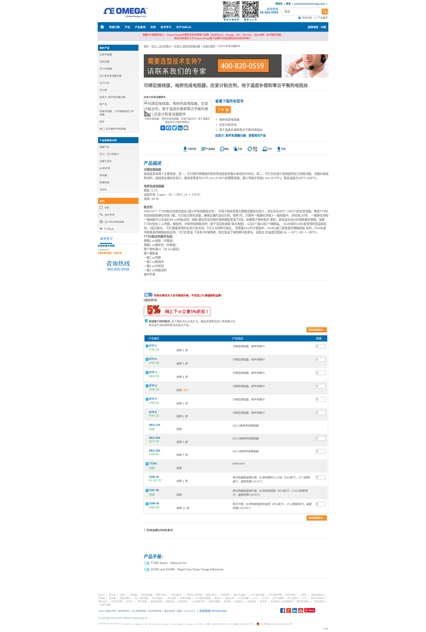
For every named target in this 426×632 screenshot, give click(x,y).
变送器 (227, 601)
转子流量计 (292, 598)
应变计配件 (209, 46)
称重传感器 (185, 598)
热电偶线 (275, 601)
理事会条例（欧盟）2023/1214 (179, 611)
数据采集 (225, 595)
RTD (304, 598)
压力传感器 (277, 598)
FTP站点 (109, 229)
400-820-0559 (268, 12)
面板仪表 (229, 598)
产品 (127, 27)
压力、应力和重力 (161, 46)
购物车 (279, 3)
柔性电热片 (291, 595)
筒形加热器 (146, 595)
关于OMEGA (183, 27)
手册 (106, 207)
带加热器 (142, 601)
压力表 (265, 598)
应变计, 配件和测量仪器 (187, 46)
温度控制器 (156, 601)
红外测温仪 (157, 598)
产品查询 (140, 27)
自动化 (112, 595)
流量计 (304, 595)
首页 (146, 46)
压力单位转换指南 (114, 221)
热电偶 (263, 601)
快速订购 (114, 27)
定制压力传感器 (194, 595)
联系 (288, 3)
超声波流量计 (303, 601)
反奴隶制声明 (154, 611)
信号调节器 (116, 601)
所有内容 (308, 17)
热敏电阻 (251, 601)
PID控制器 (243, 598)
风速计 (101, 595)
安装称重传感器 (106, 245)
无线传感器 (105, 605)
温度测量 (182, 601)
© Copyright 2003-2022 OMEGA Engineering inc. (123, 618)
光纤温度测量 (257, 595)
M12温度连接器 (203, 598)
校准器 (133, 595)
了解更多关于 (110, 251)
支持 (153, 27)
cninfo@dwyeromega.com (309, 3)
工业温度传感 (198, 601)
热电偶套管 (287, 601)
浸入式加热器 (141, 598)
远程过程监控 (317, 598)
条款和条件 (123, 611)
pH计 (255, 598)
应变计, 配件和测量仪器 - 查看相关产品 (240, 135)
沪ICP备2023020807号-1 (241, 624)
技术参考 (109, 214)
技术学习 (166, 27)
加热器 (112, 598)
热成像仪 (238, 601)
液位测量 (171, 598)
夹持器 (101, 598)
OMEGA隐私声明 (107, 611)
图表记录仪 (161, 595)
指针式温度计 (240, 595)
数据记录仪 (211, 595)
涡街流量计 (319, 601)
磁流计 (218, 598)
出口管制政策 (138, 611)
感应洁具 (102, 601)
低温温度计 (176, 595)
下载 (147, 563)
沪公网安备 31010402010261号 (276, 624)
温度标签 (170, 601)
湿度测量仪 (125, 598)
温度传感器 (214, 601)
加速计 (123, 595)
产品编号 (323, 17)
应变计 (129, 601)
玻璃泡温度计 (318, 595)
